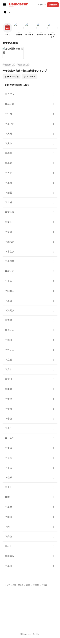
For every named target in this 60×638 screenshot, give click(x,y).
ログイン (42, 4)
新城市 (28, 585)
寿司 (14, 585)
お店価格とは (24, 65)
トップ (7, 585)
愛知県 (20, 585)
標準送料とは (10, 65)
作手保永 (36, 585)
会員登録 (53, 4)
